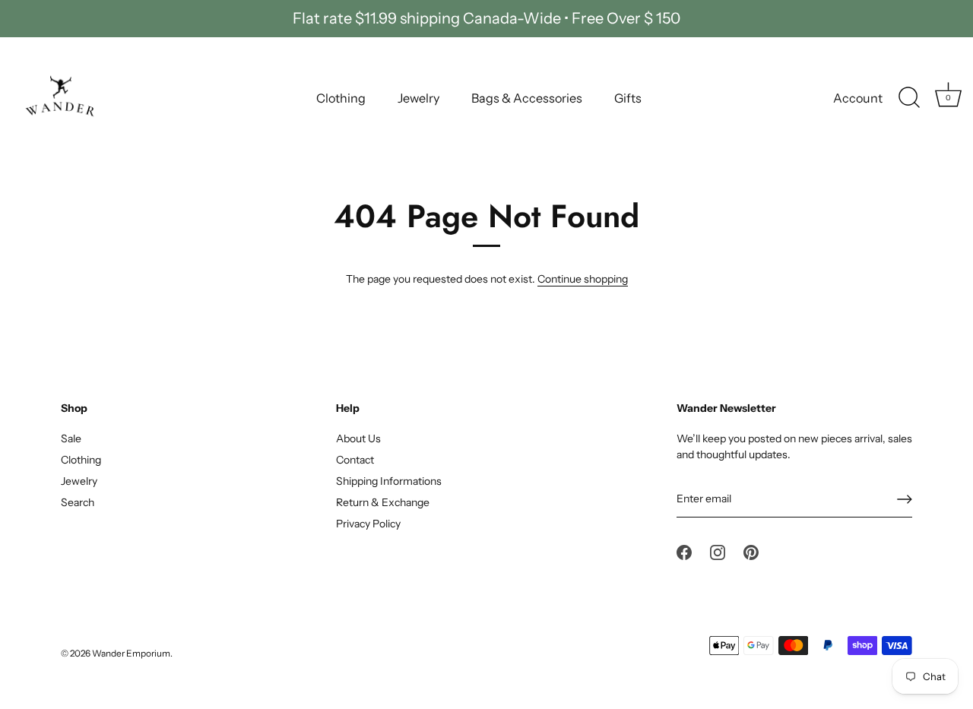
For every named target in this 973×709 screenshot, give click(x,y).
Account (858, 98)
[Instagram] (717, 552)
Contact (355, 460)
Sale (71, 438)
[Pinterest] (751, 552)
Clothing (341, 98)
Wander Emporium (131, 653)
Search (77, 502)
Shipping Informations (389, 481)
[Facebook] (684, 552)
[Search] (909, 98)
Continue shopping (582, 279)
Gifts (628, 98)
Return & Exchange (382, 502)
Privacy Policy (368, 523)
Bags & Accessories (526, 98)
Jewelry (418, 98)
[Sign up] (904, 499)
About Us (358, 438)
